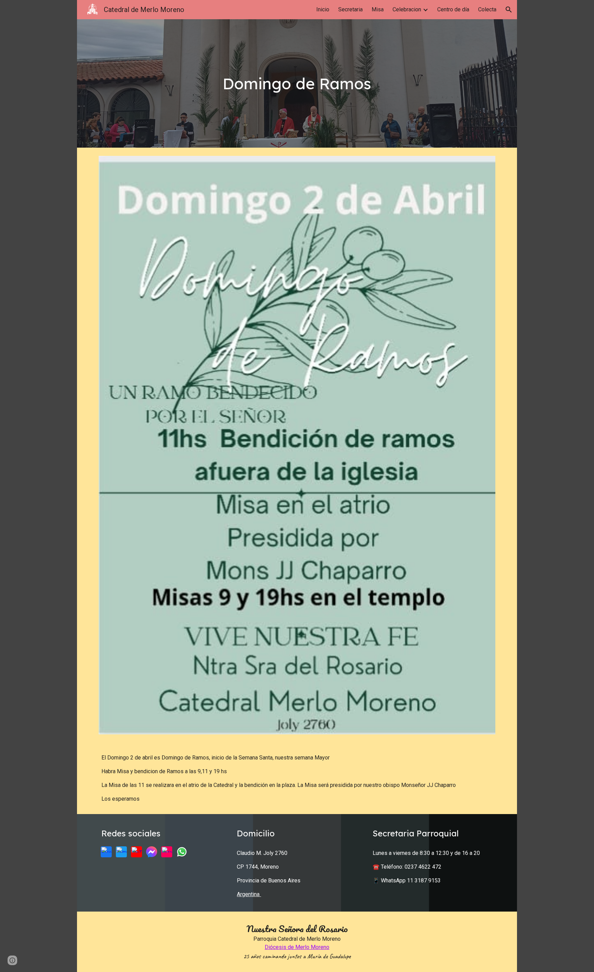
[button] (508, 9)
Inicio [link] (322, 9)
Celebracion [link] (407, 9)
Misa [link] (378, 9)
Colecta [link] (487, 9)
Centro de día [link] (453, 9)
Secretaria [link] (350, 9)
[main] (297, 83)
